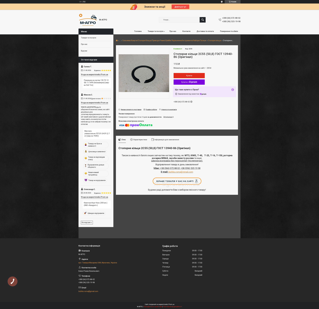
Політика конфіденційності (172, 307)
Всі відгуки (86, 222)
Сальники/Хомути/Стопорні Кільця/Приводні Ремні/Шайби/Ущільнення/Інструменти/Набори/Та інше (164, 40)
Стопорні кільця (214, 40)
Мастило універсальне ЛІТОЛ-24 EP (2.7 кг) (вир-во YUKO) (97, 133)
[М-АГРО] (88, 20)
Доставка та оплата (205, 31)
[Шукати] (203, 20)
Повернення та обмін (229, 31)
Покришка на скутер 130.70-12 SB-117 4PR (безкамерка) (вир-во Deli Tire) (96, 82)
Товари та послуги (155, 31)
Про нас (172, 31)
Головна (138, 31)
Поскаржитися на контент (153, 307)
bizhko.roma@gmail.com (181, 172)
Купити (189, 76)
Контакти (186, 31)
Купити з (184, 82)
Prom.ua (171, 304)
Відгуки (84, 51)
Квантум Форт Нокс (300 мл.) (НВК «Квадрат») (95, 204)
